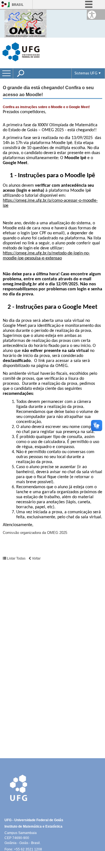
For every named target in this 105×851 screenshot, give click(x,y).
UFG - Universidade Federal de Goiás (33, 820)
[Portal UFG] (21, 51)
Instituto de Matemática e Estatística (33, 826)
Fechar (87, 22)
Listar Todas (15, 558)
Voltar (36, 558)
